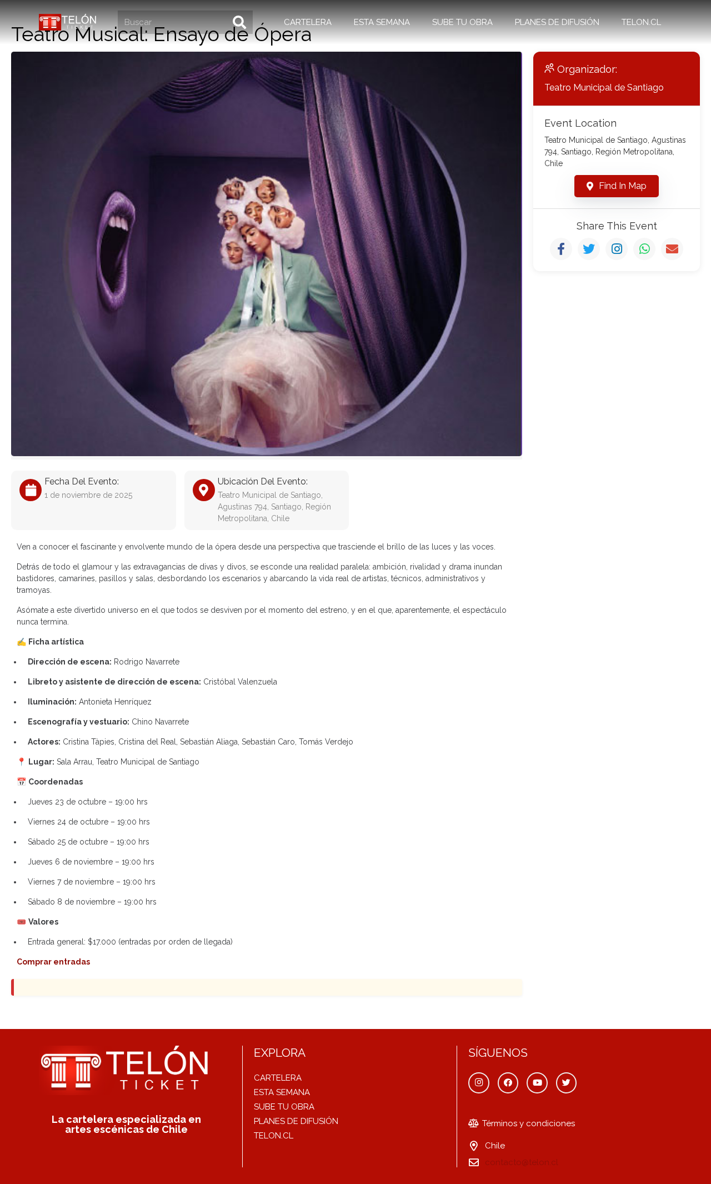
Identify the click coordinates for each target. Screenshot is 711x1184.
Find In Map (623, 186)
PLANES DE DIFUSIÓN (296, 1121)
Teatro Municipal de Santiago (604, 87)
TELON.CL (273, 1136)
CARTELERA (278, 1078)
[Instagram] (478, 1082)
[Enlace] (68, 22)
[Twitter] (566, 1082)
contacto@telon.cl (521, 1162)
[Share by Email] (672, 249)
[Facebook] (508, 1082)
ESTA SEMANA (282, 1092)
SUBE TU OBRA (284, 1107)
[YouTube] (537, 1082)
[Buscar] (239, 22)
